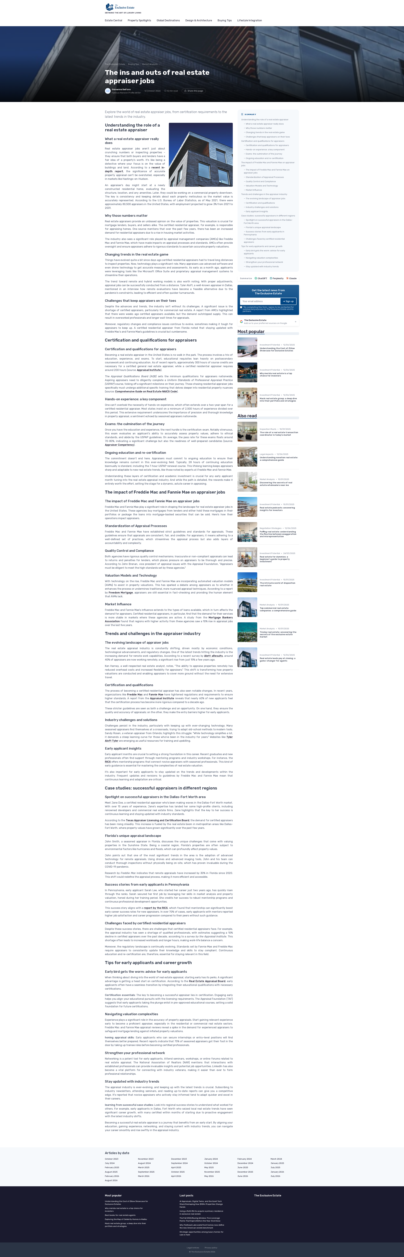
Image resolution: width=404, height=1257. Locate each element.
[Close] (259, 620)
